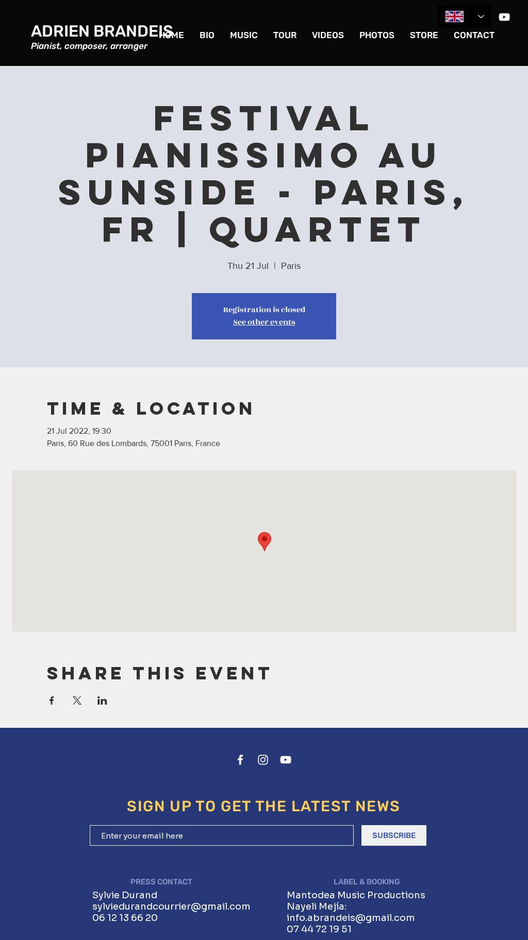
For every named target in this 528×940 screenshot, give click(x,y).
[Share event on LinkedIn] (102, 700)
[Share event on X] (77, 700)
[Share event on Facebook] (52, 700)
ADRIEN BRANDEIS (102, 31)
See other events (264, 322)
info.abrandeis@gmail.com (351, 918)
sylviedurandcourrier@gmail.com (171, 906)
